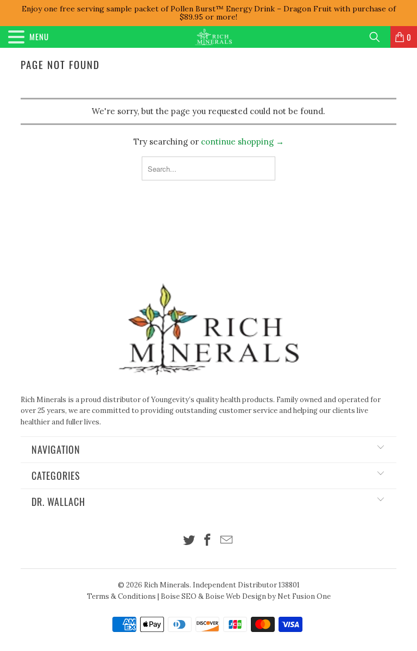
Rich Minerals (166, 585)
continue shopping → (242, 141)
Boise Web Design (235, 596)
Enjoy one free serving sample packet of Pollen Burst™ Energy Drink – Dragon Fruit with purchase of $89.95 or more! (209, 13)
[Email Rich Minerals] (227, 541)
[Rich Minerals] (213, 37)
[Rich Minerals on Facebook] (208, 541)
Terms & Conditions (121, 596)
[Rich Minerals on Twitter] (189, 541)
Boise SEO (179, 596)
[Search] (378, 37)
